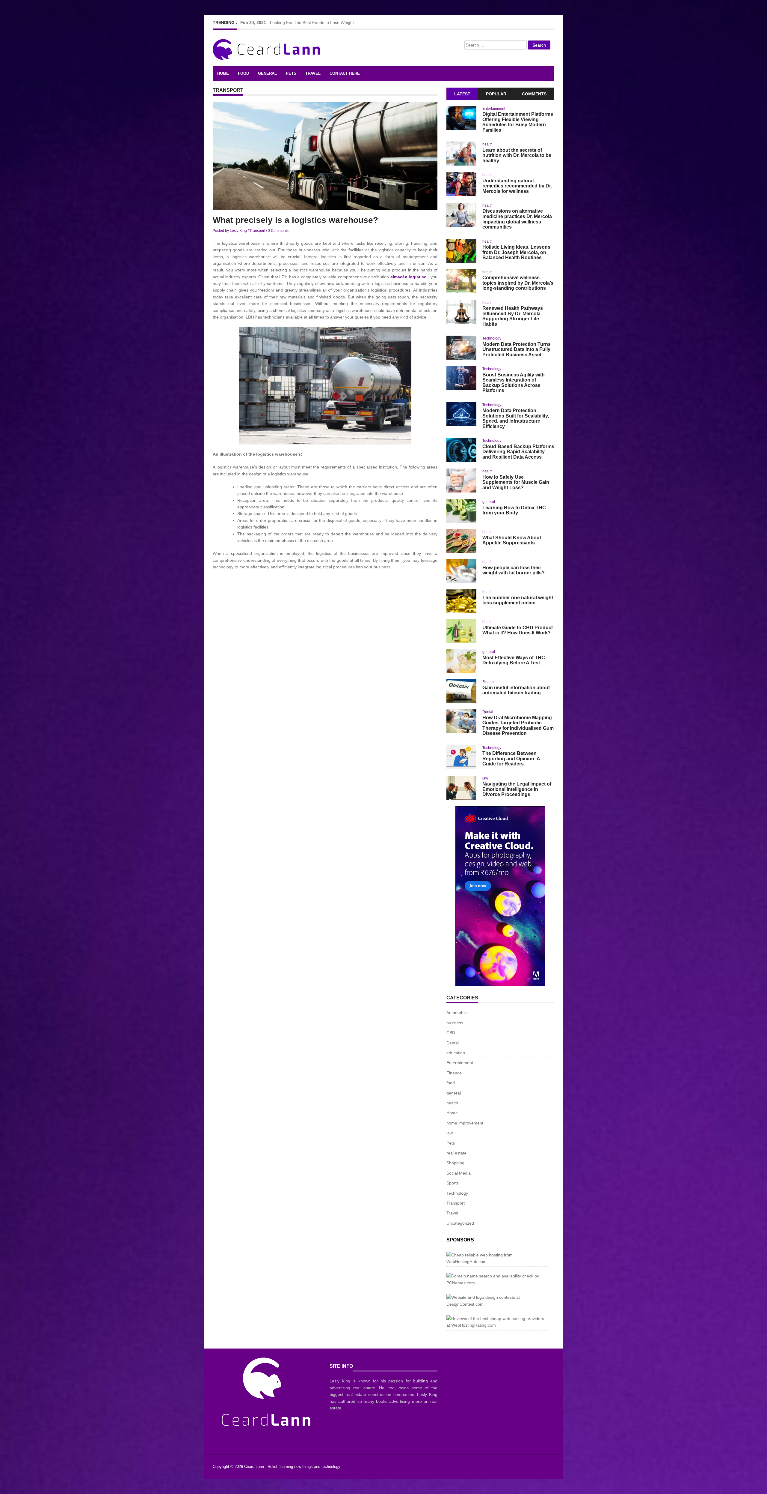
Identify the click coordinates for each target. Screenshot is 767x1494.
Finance (489, 682)
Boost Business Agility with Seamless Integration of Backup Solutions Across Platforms (513, 382)
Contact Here (345, 73)
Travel (313, 73)
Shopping (455, 1162)
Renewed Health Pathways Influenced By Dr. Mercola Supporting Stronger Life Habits (512, 316)
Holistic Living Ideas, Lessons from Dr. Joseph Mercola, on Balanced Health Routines (516, 252)
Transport (257, 231)
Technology (491, 338)
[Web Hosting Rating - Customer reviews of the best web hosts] (497, 1322)
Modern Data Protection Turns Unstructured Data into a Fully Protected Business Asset (516, 349)
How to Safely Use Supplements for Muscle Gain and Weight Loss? (515, 482)
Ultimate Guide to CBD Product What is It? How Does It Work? (517, 630)
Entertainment (493, 108)
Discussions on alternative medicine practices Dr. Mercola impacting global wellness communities (517, 218)
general (267, 73)
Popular (496, 93)
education (455, 1052)
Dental (487, 712)
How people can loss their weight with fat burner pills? (513, 570)
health (487, 144)
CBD (450, 1032)
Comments (534, 93)
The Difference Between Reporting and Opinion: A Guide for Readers (511, 758)
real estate (456, 1153)
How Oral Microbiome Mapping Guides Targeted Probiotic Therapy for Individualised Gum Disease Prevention (518, 725)
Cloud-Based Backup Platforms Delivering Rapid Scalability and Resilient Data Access (518, 452)
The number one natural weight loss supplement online (517, 600)
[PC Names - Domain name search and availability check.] (497, 1279)
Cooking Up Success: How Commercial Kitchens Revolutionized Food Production (346, 22)
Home (223, 73)
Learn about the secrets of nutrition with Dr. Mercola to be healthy (516, 155)
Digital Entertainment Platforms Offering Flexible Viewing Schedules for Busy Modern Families (517, 122)
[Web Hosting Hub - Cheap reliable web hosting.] (497, 1258)
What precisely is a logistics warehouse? (295, 220)
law (485, 778)
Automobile (457, 1012)
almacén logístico (408, 276)
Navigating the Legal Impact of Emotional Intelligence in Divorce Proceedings (516, 789)
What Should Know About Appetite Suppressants (511, 540)
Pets (291, 73)
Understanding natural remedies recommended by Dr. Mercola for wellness (517, 186)
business (454, 1022)
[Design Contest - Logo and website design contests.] (497, 1300)
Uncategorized (460, 1223)
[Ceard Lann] (267, 48)
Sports (452, 1183)
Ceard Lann (254, 1466)
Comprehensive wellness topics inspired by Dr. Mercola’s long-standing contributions (517, 283)
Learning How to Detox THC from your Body (514, 510)
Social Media (458, 1173)
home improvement (464, 1123)
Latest (462, 93)
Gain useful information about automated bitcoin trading (516, 690)
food (243, 73)
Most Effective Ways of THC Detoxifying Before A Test (513, 660)
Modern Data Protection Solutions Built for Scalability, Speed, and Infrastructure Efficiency (515, 418)
